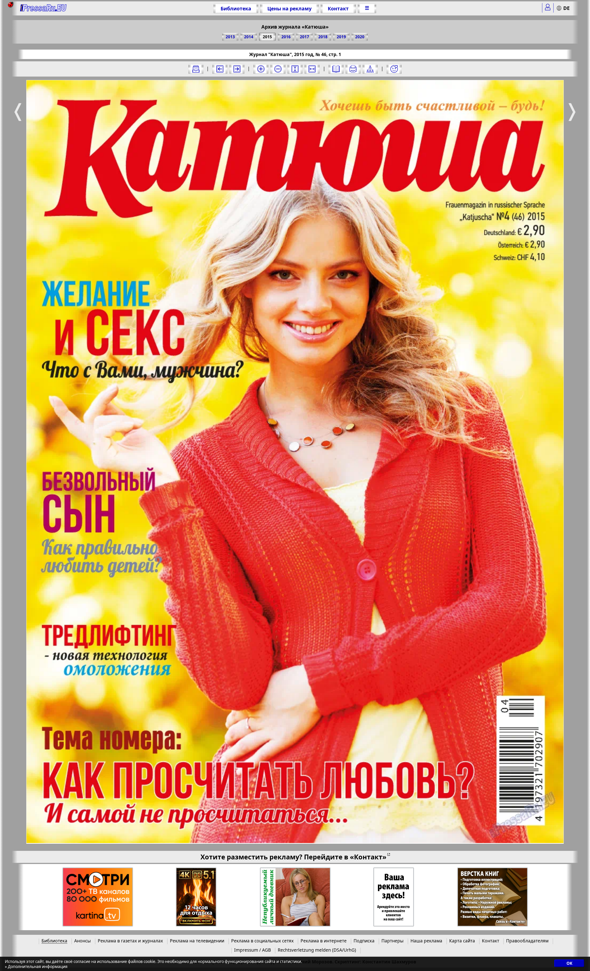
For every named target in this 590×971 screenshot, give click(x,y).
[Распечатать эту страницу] (353, 69)
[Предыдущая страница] (219, 69)
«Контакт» (368, 856)
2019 (341, 36)
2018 (322, 36)
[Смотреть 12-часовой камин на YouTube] (196, 897)
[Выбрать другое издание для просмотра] (196, 69)
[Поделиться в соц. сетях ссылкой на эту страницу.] (370, 69)
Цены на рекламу (289, 8)
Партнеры (392, 941)
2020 (359, 36)
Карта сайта (462, 941)
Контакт (338, 8)
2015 (267, 36)
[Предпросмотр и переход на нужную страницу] (336, 69)
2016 (286, 36)
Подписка (364, 941)
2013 (230, 36)
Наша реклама (426, 941)
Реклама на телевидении (197, 941)
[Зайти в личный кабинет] (548, 8)
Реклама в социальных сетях (262, 941)
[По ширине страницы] (312, 69)
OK (569, 963)
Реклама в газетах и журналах (130, 941)
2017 (304, 36)
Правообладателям (527, 941)
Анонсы (82, 941)
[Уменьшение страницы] (278, 69)
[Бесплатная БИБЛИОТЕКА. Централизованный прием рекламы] (43, 8)
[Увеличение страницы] (261, 69)
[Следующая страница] (237, 69)
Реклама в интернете (324, 941)
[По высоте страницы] (295, 69)
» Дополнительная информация (36, 966)
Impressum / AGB (252, 950)
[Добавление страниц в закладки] (394, 69)
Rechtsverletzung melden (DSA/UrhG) (317, 950)
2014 (248, 36)
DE (566, 8)
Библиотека (236, 8)
